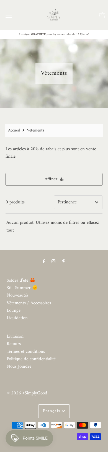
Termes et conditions (26, 352)
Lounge (13, 310)
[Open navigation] (8, 15)
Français (52, 411)
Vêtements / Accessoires (29, 303)
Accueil (14, 130)
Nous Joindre (19, 366)
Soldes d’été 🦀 (21, 280)
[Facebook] (44, 261)
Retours (14, 344)
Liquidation (17, 318)
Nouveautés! (18, 295)
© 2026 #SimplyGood (27, 393)
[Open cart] (102, 15)
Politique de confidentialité (31, 359)
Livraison (15, 336)
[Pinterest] (63, 261)
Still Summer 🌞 (22, 288)
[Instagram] (53, 261)
